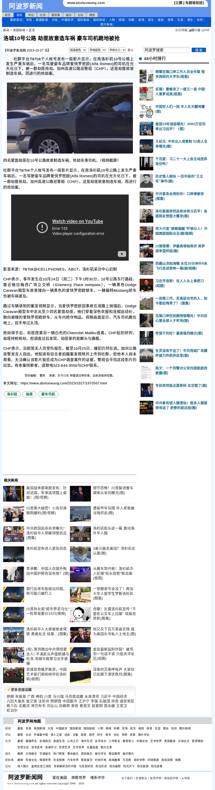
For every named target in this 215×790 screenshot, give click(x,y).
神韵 (39, 697)
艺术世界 (156, 741)
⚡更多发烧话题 (19, 689)
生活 (43, 15)
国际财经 (99, 19)
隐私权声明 (171, 778)
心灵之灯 (73, 741)
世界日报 (63, 375)
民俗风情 (167, 759)
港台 (190, 19)
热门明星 (59, 753)
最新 (16, 19)
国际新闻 (83, 19)
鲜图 (178, 759)
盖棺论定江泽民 (41, 766)
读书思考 (37, 747)
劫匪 (29, 394)
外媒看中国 (41, 734)
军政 (29, 19)
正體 (179, 3)
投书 (108, 734)
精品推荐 (114, 753)
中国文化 (142, 741)
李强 (94, 701)
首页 (7, 15)
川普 (48, 697)
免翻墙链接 (194, 3)
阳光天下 (129, 766)
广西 (31, 697)
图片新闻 (185, 728)
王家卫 (121, 706)
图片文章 (106, 747)
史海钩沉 (45, 741)
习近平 (105, 697)
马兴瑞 (58, 697)
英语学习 (50, 747)
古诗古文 (183, 741)
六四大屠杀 (16, 701)
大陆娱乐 (31, 753)
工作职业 (114, 741)
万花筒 (127, 759)
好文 (100, 734)
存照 (124, 734)
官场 (141, 19)
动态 (67, 734)
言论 (28, 734)
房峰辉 (64, 706)
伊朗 (10, 697)
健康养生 (31, 741)
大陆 (55, 19)
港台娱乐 (73, 753)
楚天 (43, 375)
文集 (75, 734)
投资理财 (197, 741)
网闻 (122, 19)
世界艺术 (64, 747)
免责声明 (155, 778)
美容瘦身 (170, 741)
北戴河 (24, 706)
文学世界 (78, 747)
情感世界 (45, 759)
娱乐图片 (128, 753)
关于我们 (127, 778)
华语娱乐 (45, 753)
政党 (84, 734)
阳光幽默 (115, 766)
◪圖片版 (195, 30)
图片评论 (143, 734)
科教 (131, 19)
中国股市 (70, 701)
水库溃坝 (91, 697)
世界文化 (23, 747)
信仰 (200, 19)
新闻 (19, 15)
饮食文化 (31, 759)
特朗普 (56, 701)
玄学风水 (100, 741)
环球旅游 (153, 759)
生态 (180, 19)
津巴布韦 (38, 706)
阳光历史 (101, 766)
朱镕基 (20, 697)
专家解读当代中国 (65, 766)
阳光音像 (156, 766)
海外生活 (86, 741)
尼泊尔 (12, 710)
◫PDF (205, 30)
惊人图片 (23, 766)
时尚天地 (100, 759)
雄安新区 (127, 701)
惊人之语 (56, 734)
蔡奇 (75, 706)
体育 (171, 19)
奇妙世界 (139, 759)
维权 (161, 19)
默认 (130, 50)
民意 (133, 734)
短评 (92, 734)
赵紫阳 (97, 706)
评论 (31, 15)
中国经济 (67, 19)
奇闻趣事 (114, 759)
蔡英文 (85, 706)
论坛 (80, 15)
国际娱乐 (86, 753)
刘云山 (52, 706)
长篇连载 (92, 747)
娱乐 (69, 15)
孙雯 (115, 701)
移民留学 (86, 759)
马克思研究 (86, 766)
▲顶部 (185, 778)
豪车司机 (48, 394)
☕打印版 (181, 30)
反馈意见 (141, 778)
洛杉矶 (12, 394)
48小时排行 (155, 58)
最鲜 (20, 759)
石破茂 (104, 701)
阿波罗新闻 (26, 6)
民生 (151, 19)
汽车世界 (73, 759)
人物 (112, 19)
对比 (116, 734)
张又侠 (31, 701)
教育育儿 (128, 741)
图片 (106, 24)
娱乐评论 (100, 753)
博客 (92, 15)
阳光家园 (142, 766)
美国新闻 (42, 19)
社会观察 (59, 759)
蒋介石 (12, 706)
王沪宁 (84, 701)
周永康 (109, 706)
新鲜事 (55, 15)
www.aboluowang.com (86, 3)
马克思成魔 (74, 697)
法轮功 (43, 701)
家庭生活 (59, 741)
